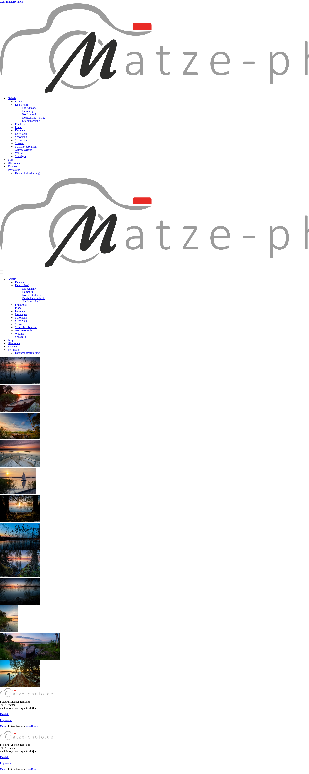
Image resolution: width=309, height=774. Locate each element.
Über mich (14, 163)
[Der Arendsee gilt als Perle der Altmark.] (20, 576)
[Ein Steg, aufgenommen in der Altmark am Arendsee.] (20, 686)
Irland (18, 127)
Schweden (21, 140)
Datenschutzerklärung (27, 173)
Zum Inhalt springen (11, 1)
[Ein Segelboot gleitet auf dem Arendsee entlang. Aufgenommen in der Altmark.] (18, 493)
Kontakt (12, 166)
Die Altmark (29, 107)
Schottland (21, 136)
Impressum (6, 720)
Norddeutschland (31, 114)
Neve (3, 726)
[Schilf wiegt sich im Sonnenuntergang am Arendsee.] (20, 603)
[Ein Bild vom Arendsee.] (20, 521)
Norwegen (21, 133)
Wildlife (19, 153)
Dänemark (21, 101)
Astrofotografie (23, 149)
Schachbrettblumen (26, 146)
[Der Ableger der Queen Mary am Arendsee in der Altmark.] (20, 465)
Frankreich (21, 124)
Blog (10, 159)
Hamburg (27, 111)
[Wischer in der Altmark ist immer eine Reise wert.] (20, 548)
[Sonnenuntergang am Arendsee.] (9, 631)
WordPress (32, 726)
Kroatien (20, 130)
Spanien (19, 143)
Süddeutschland (31, 120)
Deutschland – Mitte (33, 117)
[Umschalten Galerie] (63, 279)
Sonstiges (20, 156)
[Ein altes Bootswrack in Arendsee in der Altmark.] (20, 410)
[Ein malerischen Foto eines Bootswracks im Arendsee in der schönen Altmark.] (20, 438)
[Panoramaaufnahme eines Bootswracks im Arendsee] (30, 658)
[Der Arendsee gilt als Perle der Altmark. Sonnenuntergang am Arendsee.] (20, 383)
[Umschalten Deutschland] (63, 285)
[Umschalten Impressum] (63, 349)
